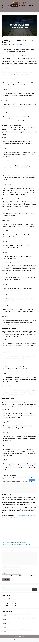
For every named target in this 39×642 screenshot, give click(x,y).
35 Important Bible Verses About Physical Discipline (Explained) (16, 544)
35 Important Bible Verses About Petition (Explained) (14, 542)
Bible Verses (14, 5)
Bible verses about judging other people (11, 517)
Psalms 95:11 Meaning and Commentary (9, 603)
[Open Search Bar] (2, 10)
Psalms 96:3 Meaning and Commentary (9, 598)
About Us (4, 5)
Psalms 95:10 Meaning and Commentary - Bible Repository (13, 630)
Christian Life (30, 5)
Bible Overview (21, 5)
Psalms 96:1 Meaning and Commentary (9, 602)
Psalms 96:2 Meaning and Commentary (9, 600)
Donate (9, 7)
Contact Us (4, 7)
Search (3, 587)
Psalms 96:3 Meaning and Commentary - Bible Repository (13, 614)
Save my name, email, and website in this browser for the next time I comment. (19, 576)
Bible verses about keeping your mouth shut (27, 515)
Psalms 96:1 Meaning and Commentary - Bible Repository (13, 622)
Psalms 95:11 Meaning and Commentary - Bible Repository (13, 626)
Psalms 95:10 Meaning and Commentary (9, 605)
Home (9, 5)
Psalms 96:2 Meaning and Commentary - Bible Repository (13, 618)
